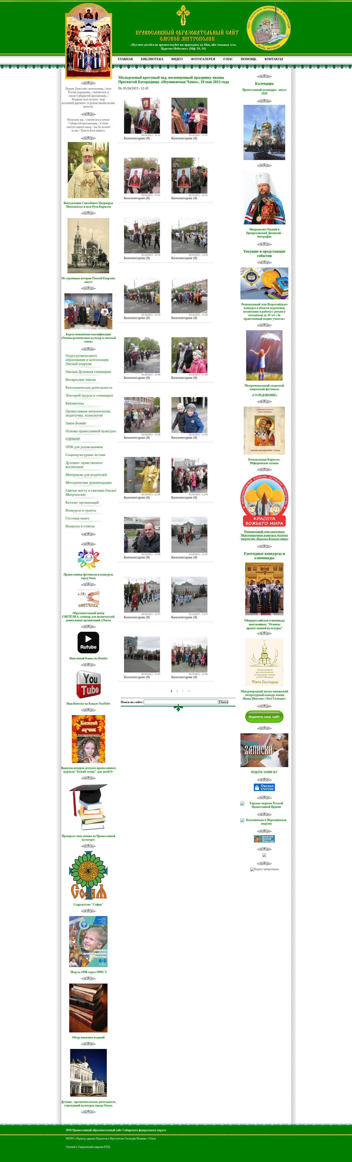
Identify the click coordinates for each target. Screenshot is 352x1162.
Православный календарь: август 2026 (264, 91)
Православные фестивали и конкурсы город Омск (88, 576)
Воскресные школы (81, 380)
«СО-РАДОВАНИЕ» (264, 395)
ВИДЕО (177, 59)
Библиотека (75, 403)
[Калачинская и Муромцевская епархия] (264, 823)
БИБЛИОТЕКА (152, 59)
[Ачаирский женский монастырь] (264, 841)
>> (189, 691)
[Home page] (187, 41)
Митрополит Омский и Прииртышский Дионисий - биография (264, 233)
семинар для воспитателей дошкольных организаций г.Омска (90, 618)
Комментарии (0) (137, 138)
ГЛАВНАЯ (125, 59)
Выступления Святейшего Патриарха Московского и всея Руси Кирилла (88, 204)
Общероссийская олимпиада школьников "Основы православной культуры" (264, 624)
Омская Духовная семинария (88, 372)
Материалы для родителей (86, 475)
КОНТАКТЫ (274, 59)
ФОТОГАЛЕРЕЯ (203, 59)
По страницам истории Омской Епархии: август (88, 280)
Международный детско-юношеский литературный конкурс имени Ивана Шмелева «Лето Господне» (264, 695)
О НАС (228, 59)
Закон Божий (76, 423)
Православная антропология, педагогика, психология (88, 413)
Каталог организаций (82, 502)
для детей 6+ (105, 771)
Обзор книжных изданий (88, 1037)
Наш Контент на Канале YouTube (88, 703)
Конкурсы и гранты (81, 510)
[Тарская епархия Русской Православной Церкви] (264, 807)
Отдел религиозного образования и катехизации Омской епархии (87, 360)
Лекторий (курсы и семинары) (89, 395)
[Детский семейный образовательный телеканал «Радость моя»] (264, 856)
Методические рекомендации (89, 482)
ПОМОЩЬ (248, 59)
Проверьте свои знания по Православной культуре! (88, 837)
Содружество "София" (88, 904)
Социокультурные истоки (85, 455)
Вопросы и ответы (80, 526)
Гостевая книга (77, 518)
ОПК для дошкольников (84, 447)
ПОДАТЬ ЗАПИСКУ (264, 772)
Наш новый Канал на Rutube (88, 658)
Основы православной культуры (91, 431)
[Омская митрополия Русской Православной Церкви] (264, 790)
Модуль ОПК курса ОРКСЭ (88, 972)
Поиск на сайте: (132, 702)
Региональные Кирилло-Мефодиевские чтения (264, 461)
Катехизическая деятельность (89, 387)
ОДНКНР (73, 439)
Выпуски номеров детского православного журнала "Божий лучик (88, 769)
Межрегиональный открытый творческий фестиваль (264, 387)
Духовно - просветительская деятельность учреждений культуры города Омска (88, 1103)
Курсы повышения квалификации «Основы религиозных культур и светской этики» (88, 338)
